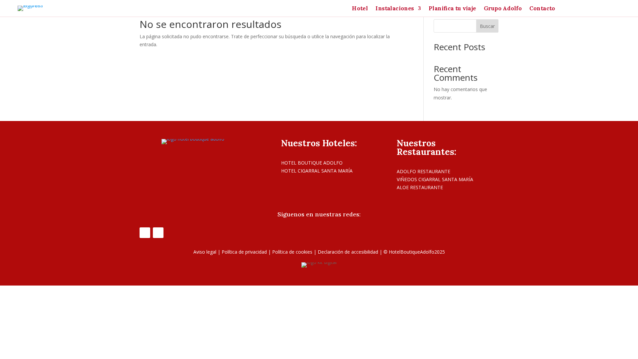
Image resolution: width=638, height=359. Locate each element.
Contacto (542, 9)
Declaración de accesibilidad (348, 252)
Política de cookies (292, 252)
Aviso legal (204, 252)
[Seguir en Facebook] (145, 232)
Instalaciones (394, 9)
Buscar (487, 26)
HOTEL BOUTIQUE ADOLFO (312, 163)
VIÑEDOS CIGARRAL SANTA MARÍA (435, 179)
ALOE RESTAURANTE (420, 187)
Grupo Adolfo (503, 9)
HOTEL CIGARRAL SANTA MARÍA (317, 171)
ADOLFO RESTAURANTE (423, 171)
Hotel (360, 9)
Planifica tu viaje (452, 9)
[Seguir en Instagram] (158, 232)
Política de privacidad (244, 252)
